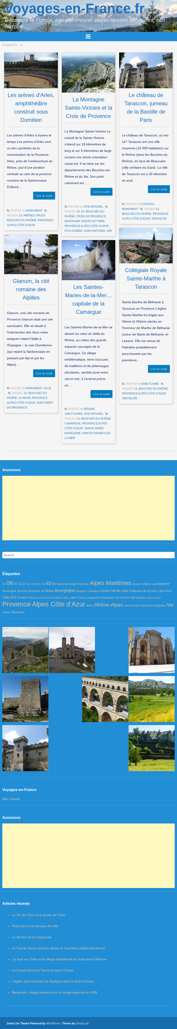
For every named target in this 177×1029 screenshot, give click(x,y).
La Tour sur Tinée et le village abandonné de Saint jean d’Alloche (59, 959)
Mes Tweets (11, 799)
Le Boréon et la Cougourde (32, 937)
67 (40, 584)
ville (47, 388)
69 (43, 584)
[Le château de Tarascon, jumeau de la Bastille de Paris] (25, 749)
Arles (40, 215)
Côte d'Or (9, 597)
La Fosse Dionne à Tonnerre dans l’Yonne (42, 970)
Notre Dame (154, 597)
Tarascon (159, 218)
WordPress (53, 1023)
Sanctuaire (150, 383)
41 (32, 584)
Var (109, 230)
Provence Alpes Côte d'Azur (87, 226)
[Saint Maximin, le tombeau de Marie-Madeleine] (152, 651)
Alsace (136, 584)
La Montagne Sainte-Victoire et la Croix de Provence (88, 107)
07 (16, 584)
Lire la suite (44, 195)
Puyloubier (74, 230)
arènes (29, 215)
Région (89, 409)
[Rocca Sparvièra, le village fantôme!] (25, 651)
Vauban (6, 612)
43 (36, 584)
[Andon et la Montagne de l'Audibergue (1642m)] (152, 700)
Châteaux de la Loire (143, 591)
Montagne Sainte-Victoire (85, 221)
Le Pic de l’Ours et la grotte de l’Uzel (38, 915)
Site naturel (93, 206)
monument (34, 210)
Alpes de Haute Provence (73, 584)
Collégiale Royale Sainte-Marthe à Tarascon (146, 278)
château (147, 204)
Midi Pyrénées (138, 597)
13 (20, 215)
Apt (154, 584)
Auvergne (9, 591)
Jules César (77, 597)
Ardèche (163, 584)
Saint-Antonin (94, 230)
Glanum (24, 398)
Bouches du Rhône (21, 220)
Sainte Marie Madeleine (153, 605)
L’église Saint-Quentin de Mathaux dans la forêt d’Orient (53, 981)
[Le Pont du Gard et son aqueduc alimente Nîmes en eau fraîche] (105, 700)
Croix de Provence (91, 216)
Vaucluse (18, 612)
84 (54, 584)
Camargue (73, 423)
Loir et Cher (122, 597)
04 (4, 584)
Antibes (146, 584)
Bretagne (81, 591)
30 (28, 584)
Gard (49, 597)
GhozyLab (82, 1023)
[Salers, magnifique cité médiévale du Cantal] (152, 749)
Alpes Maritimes (110, 583)
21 (24, 584)
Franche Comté (37, 597)
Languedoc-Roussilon (100, 597)
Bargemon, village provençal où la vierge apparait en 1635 (54, 992)
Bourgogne (65, 590)
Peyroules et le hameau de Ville (35, 926)
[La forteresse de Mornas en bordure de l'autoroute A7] (25, 700)
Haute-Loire (60, 597)
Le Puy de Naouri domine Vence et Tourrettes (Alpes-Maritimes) (58, 948)
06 (9, 583)
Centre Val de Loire (114, 591)
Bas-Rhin (22, 591)
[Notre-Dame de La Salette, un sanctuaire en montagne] (72, 651)
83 (82, 211)
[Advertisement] (88, 508)
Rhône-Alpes (108, 604)
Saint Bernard (131, 605)
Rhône (90, 605)
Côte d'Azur (165, 591)
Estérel (22, 597)
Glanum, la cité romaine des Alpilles (31, 289)
